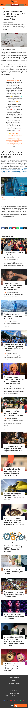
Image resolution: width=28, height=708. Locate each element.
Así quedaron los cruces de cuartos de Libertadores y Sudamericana (14, 594)
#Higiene (13, 133)
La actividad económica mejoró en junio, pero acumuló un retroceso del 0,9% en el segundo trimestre (13, 547)
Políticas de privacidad (14, 683)
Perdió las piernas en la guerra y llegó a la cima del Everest (13, 316)
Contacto (14, 680)
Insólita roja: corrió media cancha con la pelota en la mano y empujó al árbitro (12, 472)
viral (6, 224)
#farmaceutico (14, 136)
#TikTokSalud (9, 143)
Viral (4, 8)
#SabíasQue (16, 141)
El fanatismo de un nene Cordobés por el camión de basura (14, 198)
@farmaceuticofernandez (13, 80)
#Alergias (11, 141)
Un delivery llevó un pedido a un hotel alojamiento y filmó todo (13, 413)
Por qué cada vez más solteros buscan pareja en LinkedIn (13, 571)
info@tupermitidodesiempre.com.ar (14, 696)
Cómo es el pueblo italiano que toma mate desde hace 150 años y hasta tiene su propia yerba (14, 521)
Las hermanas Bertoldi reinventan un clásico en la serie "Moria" (14, 616)
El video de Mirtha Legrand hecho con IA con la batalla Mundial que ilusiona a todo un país (14, 380)
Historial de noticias (14, 677)
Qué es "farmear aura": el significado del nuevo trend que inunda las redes (14, 255)
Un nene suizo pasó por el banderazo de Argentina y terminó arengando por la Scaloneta (13, 348)
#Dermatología (9, 135)
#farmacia (8, 140)
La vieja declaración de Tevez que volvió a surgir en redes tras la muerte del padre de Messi (13, 286)
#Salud (17, 133)
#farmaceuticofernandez (14, 138)
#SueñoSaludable (18, 135)
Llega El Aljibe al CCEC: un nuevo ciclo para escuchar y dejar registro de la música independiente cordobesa (14, 641)
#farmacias (14, 140)
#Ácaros (19, 140)
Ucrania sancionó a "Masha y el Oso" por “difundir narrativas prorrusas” (12, 667)
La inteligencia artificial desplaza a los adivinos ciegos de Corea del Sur (13, 448)
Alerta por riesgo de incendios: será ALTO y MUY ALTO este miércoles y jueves (14, 497)
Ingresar (15, 686)
